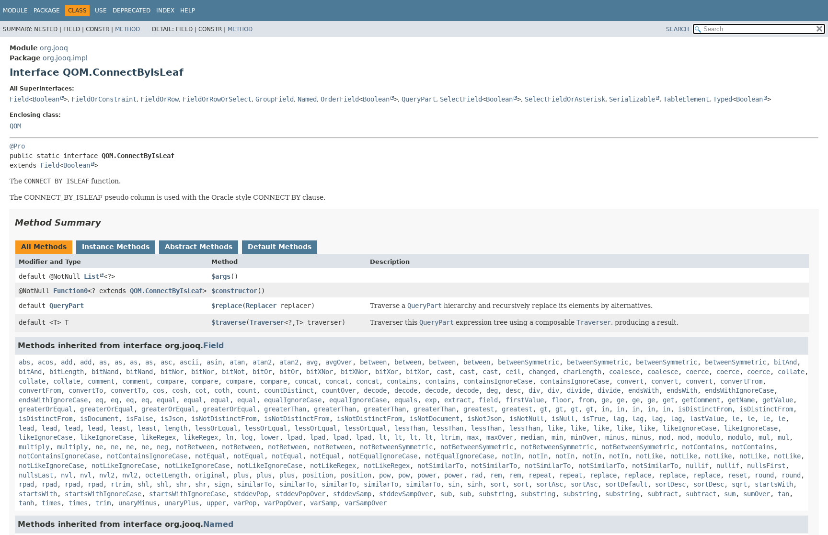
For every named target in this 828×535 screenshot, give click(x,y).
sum (730, 494)
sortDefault (626, 484)
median (532, 437)
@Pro (17, 146)
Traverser (267, 322)
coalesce (624, 372)
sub (446, 494)
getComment (701, 400)
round (764, 475)
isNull (563, 418)
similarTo (254, 484)
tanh (26, 503)
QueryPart (419, 99)
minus (614, 437)
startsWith (774, 484)
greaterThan (285, 409)
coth (222, 390)
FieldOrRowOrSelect (217, 99)
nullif (697, 465)
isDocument (99, 418)
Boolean (46, 99)
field (488, 400)
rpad (26, 484)
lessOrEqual (216, 428)
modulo (708, 437)
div (534, 390)
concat (306, 381)
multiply (34, 447)
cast (444, 372)
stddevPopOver (300, 494)
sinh (475, 484)
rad (477, 475)
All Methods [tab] (44, 246)
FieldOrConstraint (104, 99)
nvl (66, 475)
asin (214, 362)
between (373, 362)
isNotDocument (435, 418)
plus (241, 475)
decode (375, 390)
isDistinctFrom (705, 409)
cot (201, 390)
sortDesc (670, 484)
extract (457, 400)
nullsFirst (766, 465)
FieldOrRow (159, 99)
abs (24, 362)
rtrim (120, 484)
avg (312, 362)
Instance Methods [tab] (116, 246)
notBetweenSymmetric (396, 447)
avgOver (338, 362)
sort (498, 484)
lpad (294, 437)
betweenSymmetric (528, 362)
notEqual (210, 456)
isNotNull (526, 418)
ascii (189, 362)
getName (741, 400)
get (668, 400)
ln (229, 437)
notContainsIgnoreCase (59, 456)
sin (454, 484)
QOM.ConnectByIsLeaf (166, 291)
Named (307, 99)
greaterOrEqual (45, 409)
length (175, 428)
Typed (722, 99)
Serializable (632, 99)
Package (47, 10)
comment (101, 381)
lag (618, 418)
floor (561, 400)
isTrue (593, 418)
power (427, 475)
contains (402, 381)
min (557, 437)
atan (237, 362)
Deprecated (131, 10)
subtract (662, 494)
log (247, 437)
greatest (478, 409)
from (586, 400)
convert (630, 381)
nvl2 (107, 475)
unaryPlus (181, 503)
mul (764, 437)
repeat (540, 475)
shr (181, 484)
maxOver (499, 437)
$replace (226, 305)
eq (99, 400)
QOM (15, 126)
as (103, 362)
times (51, 503)
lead (26, 428)
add (66, 362)
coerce (697, 372)
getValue (777, 400)
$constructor (234, 291)
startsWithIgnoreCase (103, 494)
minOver (584, 437)
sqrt (739, 484)
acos (45, 362)
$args (220, 276)
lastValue (707, 418)
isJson (172, 418)
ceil (513, 372)
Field (19, 99)
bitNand (105, 372)
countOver (339, 390)
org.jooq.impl (65, 58)
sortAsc (549, 484)
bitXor (386, 372)
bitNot (233, 372)
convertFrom (741, 381)
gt (544, 409)
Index (165, 10)
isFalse (139, 418)
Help (187, 10)
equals (405, 400)
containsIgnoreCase (497, 381)
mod (664, 437)
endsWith (643, 390)
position (317, 475)
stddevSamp (352, 494)
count (246, 390)
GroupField (274, 99)
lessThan (409, 428)
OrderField (340, 99)
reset (737, 475)
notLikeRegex (333, 465)
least (120, 428)
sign (222, 484)
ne (99, 447)
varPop (244, 503)
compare (170, 381)
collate (791, 372)
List (91, 276)
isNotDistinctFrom (223, 418)
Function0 (70, 291)
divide (578, 390)
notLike (649, 456)
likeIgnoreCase (689, 428)
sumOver (756, 494)
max (473, 437)
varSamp (323, 503)
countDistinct (289, 390)
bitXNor (319, 372)
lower (269, 437)
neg (162, 447)
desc (513, 390)
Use (101, 10)
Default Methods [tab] (279, 246)
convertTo (86, 390)
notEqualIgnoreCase (382, 456)
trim (103, 503)
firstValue (525, 400)
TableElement (686, 99)
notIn (511, 456)
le (735, 418)
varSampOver (366, 503)
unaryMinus (137, 503)
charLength (582, 372)
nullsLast (36, 475)
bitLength (66, 372)
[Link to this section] (108, 222)
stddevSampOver (406, 494)
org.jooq (54, 48)
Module (15, 10)
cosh (179, 390)
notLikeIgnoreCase (51, 465)
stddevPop (250, 494)
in (605, 409)
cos (158, 390)
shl (143, 484)
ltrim (450, 437)
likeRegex (158, 437)
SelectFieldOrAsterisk (565, 99)
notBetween (195, 447)
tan (783, 494)
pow (385, 475)
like (555, 428)
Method (127, 29)
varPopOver (283, 503)
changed (542, 372)
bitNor (172, 372)
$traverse (228, 322)
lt (383, 437)
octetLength (166, 475)
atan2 (262, 362)
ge (605, 400)
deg (492, 390)
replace (603, 475)
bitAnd (785, 362)
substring (496, 494)
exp (431, 400)
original (210, 475)
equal (166, 400)
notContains (703, 447)
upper (216, 503)
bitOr (262, 372)
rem (496, 475)
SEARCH (677, 29)
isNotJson (484, 418)
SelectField (461, 99)
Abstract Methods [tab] (198, 246)
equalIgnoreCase (293, 400)
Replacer (261, 305)
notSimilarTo (440, 465)
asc (166, 362)
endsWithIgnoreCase (739, 390)
